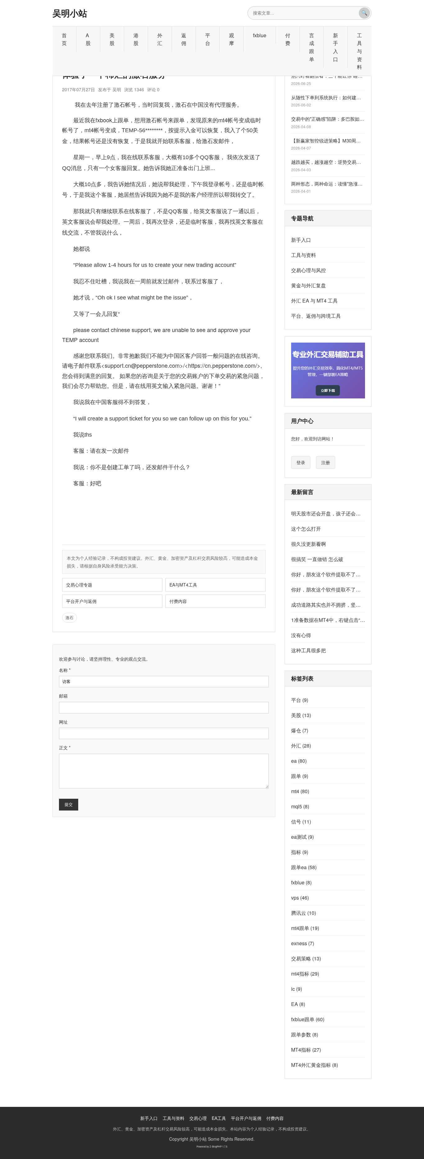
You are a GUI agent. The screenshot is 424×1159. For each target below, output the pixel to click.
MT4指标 (306, 1049)
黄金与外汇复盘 (308, 285)
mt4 (300, 791)
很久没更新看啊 (308, 543)
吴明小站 (69, 13)
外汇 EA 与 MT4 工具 (314, 300)
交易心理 (198, 1118)
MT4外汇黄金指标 (314, 1064)
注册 (325, 462)
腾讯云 (303, 912)
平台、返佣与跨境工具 (316, 315)
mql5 (300, 806)
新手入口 (335, 47)
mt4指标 (305, 973)
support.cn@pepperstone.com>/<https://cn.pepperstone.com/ (181, 365)
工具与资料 (359, 51)
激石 (69, 617)
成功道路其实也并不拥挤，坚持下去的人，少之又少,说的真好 (328, 604)
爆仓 (299, 730)
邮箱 (63, 696)
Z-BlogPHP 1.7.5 (218, 1146)
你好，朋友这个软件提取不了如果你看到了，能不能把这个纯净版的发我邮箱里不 (328, 574)
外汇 (159, 39)
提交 (69, 804)
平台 (207, 39)
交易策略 (306, 958)
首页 (64, 39)
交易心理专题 (79, 585)
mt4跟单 (305, 928)
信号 (301, 821)
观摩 (231, 39)
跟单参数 (304, 1034)
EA (298, 1004)
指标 (299, 852)
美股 (112, 39)
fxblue (259, 35)
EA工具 (219, 1118)
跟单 (299, 775)
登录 (300, 462)
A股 (88, 39)
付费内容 (178, 601)
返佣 (183, 39)
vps (300, 897)
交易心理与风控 (308, 270)
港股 (135, 39)
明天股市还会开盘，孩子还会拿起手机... (328, 513)
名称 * (64, 670)
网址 (63, 722)
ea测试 (302, 836)
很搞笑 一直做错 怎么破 (317, 559)
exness (302, 943)
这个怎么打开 (306, 528)
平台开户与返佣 (81, 601)
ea (299, 760)
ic (296, 988)
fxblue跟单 (307, 1019)
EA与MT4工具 (183, 585)
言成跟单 (311, 47)
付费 (287, 39)
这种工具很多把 (308, 650)
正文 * (64, 747)
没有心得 (301, 635)
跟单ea (304, 867)
